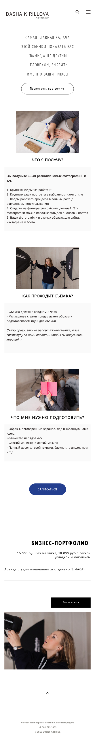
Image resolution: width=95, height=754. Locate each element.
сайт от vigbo (47, 744)
